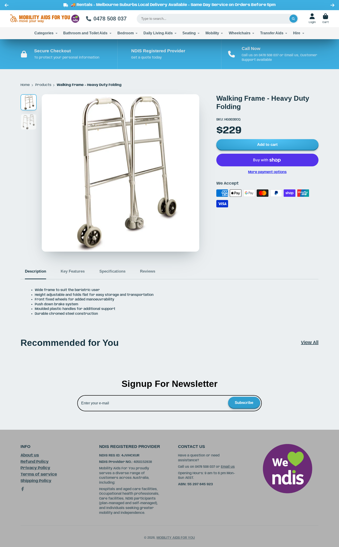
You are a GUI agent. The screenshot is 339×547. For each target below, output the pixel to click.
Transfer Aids (271, 33)
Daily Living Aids (158, 33)
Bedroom (125, 33)
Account (312, 18)
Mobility (212, 33)
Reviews (147, 271)
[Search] (293, 19)
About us (30, 455)
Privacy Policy (35, 468)
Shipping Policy (36, 481)
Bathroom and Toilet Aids (85, 33)
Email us (228, 467)
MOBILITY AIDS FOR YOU (176, 538)
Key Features (73, 271)
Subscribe (244, 402)
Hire (296, 33)
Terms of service (39, 474)
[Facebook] (23, 489)
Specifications (112, 271)
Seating (189, 33)
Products (43, 85)
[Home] (44, 18)
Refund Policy (35, 462)
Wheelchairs (239, 33)
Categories (44, 33)
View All (309, 342)
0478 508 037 (110, 19)
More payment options (267, 172)
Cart (325, 18)
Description (35, 271)
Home (25, 85)
